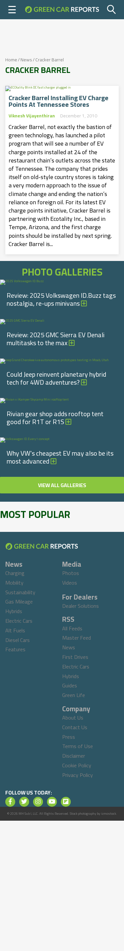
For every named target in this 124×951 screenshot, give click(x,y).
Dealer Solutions (80, 606)
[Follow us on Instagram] (38, 802)
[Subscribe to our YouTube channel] (52, 802)
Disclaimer (73, 756)
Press (68, 737)
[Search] (111, 9)
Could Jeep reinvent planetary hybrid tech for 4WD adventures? (56, 378)
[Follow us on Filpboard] (66, 802)
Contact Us (74, 727)
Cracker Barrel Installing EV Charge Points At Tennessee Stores (58, 101)
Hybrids (13, 611)
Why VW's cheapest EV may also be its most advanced (60, 457)
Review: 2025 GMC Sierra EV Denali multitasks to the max (55, 339)
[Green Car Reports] (62, 9)
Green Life (73, 695)
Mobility (14, 583)
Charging (14, 573)
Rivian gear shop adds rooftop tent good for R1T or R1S (55, 418)
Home (11, 59)
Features (15, 649)
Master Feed (76, 638)
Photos (70, 573)
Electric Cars (18, 621)
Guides (69, 685)
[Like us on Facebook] (10, 802)
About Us (72, 718)
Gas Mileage (19, 601)
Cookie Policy (76, 765)
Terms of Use (77, 746)
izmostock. (109, 813)
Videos (69, 583)
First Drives (75, 657)
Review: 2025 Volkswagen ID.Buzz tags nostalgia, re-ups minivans (61, 299)
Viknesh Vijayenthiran (32, 115)
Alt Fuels (15, 630)
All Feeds (72, 628)
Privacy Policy (77, 775)
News (26, 59)
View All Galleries (62, 485)
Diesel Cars (17, 640)
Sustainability (20, 592)
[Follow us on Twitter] (24, 802)
